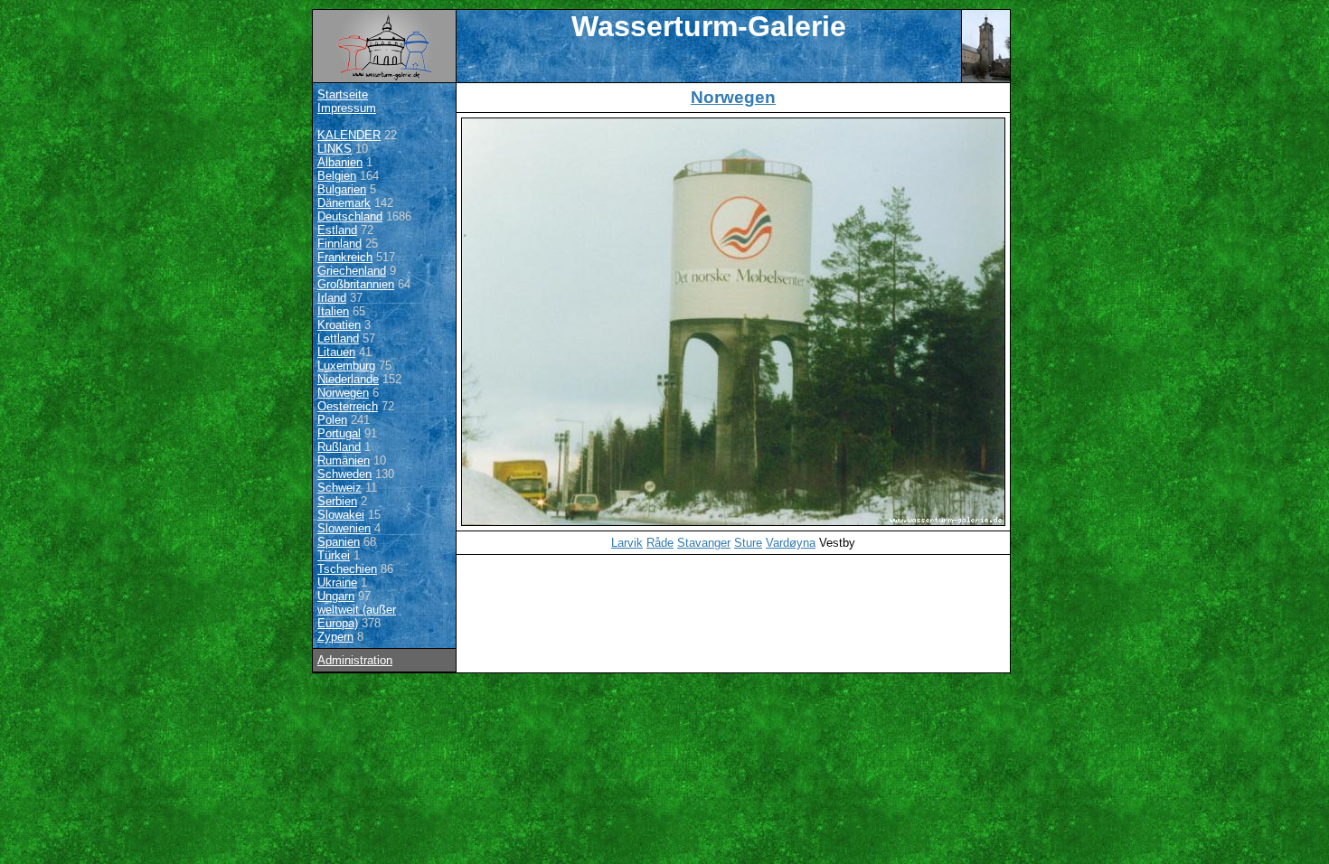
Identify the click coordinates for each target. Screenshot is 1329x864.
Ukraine (337, 582)
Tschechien (347, 569)
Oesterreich (347, 406)
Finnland (339, 243)
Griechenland (351, 270)
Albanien (340, 162)
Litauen (336, 352)
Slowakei (340, 514)
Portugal (339, 433)
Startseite (342, 94)
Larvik (627, 542)
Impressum (346, 108)
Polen (332, 420)
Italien (333, 311)
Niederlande (348, 379)
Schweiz (339, 487)
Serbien (337, 501)
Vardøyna (790, 542)
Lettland (338, 338)
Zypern (335, 636)
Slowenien (344, 528)
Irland (331, 298)
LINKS (334, 148)
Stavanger (703, 542)
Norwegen (343, 392)
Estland (337, 230)
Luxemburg (346, 365)
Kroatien (339, 325)
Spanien (338, 542)
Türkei (333, 555)
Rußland (339, 447)
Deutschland (349, 216)
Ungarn (335, 596)
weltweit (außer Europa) (356, 616)
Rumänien (343, 460)
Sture (748, 542)
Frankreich (344, 257)
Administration (354, 660)
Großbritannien (355, 284)
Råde (660, 542)
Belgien (336, 176)
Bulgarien (341, 189)
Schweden (344, 474)
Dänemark (344, 203)
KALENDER (349, 135)
